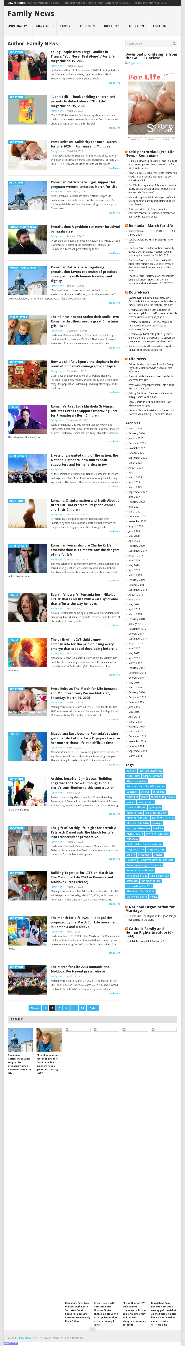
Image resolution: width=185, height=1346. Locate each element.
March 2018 (135, 614)
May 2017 (134, 653)
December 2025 (137, 443)
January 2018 (135, 624)
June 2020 (134, 531)
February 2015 (136, 726)
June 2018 (134, 599)
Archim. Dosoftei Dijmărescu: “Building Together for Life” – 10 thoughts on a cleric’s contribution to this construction (82, 783)
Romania (131, 859)
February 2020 (136, 545)
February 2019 (136, 580)
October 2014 (136, 746)
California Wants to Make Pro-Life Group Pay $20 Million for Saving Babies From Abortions (151, 368)
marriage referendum (138, 828)
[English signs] (134, 63)
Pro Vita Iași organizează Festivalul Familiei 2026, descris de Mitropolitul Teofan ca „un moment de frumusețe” (152, 189)
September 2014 (137, 751)
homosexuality (146, 802)
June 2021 (134, 506)
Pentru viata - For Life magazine (144, 844)
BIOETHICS (111, 26)
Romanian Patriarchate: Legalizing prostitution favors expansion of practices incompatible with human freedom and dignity (84, 274)
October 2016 (136, 677)
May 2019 (134, 565)
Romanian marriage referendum (144, 865)
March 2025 (135, 462)
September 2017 (137, 638)
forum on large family (163, 797)
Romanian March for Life (151, 225)
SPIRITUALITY (17, 26)
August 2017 (135, 643)
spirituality (132, 880)
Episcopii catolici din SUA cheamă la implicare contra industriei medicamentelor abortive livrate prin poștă (151, 213)
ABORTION (136, 26)
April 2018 (134, 609)
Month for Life (135, 833)
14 (82, 1008)
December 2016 (137, 672)
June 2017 (134, 648)
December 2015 (137, 697)
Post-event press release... (114, 3)
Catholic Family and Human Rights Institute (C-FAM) (149, 932)
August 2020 (135, 526)
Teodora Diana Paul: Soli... (151, 3)
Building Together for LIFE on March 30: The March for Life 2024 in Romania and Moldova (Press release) (82, 877)
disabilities (132, 797)
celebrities (132, 791)
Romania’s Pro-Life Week (140, 870)
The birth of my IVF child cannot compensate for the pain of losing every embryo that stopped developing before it (84, 644)
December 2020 (137, 516)
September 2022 (137, 492)
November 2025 (137, 448)
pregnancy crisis (135, 849)
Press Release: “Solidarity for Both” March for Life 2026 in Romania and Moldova (84, 144)
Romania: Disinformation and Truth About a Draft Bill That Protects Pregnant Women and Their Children (85, 505)
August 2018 (135, 594)
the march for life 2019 (139, 886)
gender (130, 802)
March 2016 (135, 687)
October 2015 (136, 702)
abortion (131, 770)
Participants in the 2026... (44, 3)
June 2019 (134, 560)
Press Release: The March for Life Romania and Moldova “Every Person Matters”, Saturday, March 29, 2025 (84, 693)
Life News (137, 359)
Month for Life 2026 (157, 833)
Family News (31, 13)
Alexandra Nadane (137, 781)
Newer (35, 1008)
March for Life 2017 (138, 818)
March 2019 (135, 575)
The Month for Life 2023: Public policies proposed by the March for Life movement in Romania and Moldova (84, 922)
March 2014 (135, 755)
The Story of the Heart (79, 3)
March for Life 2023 (163, 818)
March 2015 (135, 721)
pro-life (131, 854)
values (153, 896)
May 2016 (134, 682)
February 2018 (136, 619)
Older (92, 1008)
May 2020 (134, 536)
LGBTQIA (159, 26)
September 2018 (137, 589)
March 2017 (135, 663)
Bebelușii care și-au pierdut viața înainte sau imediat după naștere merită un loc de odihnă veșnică (152, 177)
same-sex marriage (137, 875)
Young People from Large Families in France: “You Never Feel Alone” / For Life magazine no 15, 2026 (83, 56)
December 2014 (137, 736)
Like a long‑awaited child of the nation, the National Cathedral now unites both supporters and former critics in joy (84, 459)
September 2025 (137, 457)
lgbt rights (155, 807)
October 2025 (136, 453)
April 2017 (134, 658)
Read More (114, 82)
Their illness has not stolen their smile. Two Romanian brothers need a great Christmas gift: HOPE (85, 321)
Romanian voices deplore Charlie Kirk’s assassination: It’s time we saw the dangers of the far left (85, 549)
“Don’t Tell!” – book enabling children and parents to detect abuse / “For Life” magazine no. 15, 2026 (83, 101)
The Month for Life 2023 (140, 891)
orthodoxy (132, 838)
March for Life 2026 (138, 823)
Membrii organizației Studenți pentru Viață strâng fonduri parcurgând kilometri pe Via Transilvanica (151, 201)
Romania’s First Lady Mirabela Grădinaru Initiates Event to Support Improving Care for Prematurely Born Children (84, 410)
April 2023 (134, 482)
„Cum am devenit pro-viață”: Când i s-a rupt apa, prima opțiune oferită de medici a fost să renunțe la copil (152, 164)
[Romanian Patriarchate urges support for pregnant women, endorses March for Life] (20, 1040)
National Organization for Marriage (150, 909)
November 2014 (137, 741)
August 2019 (135, 555)
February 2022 (136, 501)
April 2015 (134, 716)
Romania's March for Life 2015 (157, 859)
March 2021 (135, 511)
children (145, 791)
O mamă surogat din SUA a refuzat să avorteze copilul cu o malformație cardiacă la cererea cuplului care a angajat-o (152, 313)
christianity (159, 791)
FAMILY (65, 26)
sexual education (159, 875)
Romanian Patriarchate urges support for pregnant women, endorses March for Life (84, 184)
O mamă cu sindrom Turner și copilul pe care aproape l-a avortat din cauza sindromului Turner (150, 325)
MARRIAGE (43, 26)
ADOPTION (87, 26)
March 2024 (135, 477)
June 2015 (134, 707)
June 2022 (134, 496)
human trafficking (136, 807)
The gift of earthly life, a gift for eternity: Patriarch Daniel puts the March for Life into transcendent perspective (83, 832)
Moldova (158, 828)
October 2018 (136, 584)
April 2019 (134, 570)
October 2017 (136, 633)
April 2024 (134, 472)
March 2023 (135, 487)
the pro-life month (137, 896)
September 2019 (137, 550)
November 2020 (137, 521)
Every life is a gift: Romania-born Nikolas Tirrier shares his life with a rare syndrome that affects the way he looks (84, 599)
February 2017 (136, 667)
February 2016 (136, 692)
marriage (157, 823)
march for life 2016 (156, 812)
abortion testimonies (150, 770)
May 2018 (134, 604)
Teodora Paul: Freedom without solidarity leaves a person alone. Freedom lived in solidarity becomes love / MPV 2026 (151, 252)
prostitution (144, 854)
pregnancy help (156, 849)
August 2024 (135, 467)
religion (158, 854)
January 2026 (135, 438)
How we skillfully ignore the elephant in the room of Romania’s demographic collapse (85, 364)
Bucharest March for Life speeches (146, 786)
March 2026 (135, 428)
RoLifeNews (139, 292)
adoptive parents (152, 776)
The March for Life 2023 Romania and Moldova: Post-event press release (80, 969)
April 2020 (134, 540)
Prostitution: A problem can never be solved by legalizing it (85, 229)
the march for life (150, 880)
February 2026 (136, 433)
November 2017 (137, 628)
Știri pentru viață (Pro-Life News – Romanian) (149, 154)
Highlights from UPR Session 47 (146, 941)
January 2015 (135, 731)
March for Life (134, 812)
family (144, 797)
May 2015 (134, 711)
